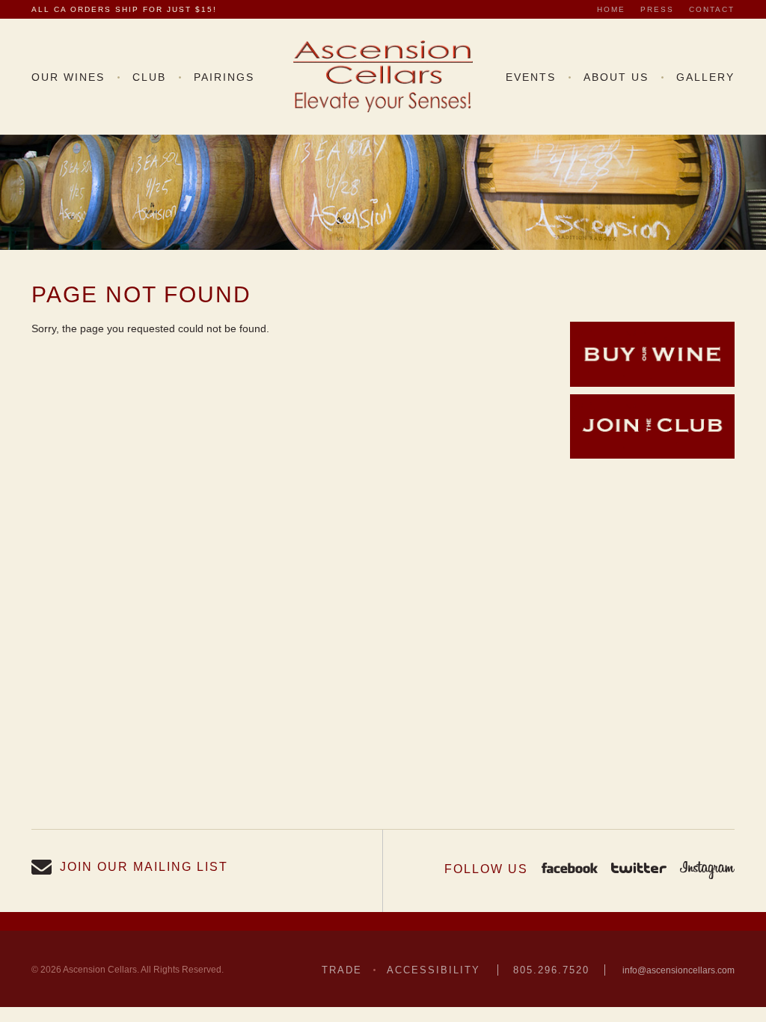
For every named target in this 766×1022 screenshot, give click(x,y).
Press (657, 9)
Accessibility (433, 970)
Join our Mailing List (144, 866)
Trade (342, 970)
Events (531, 77)
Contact (712, 9)
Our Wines (68, 77)
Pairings (224, 77)
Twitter (639, 869)
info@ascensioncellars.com (678, 970)
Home (611, 9)
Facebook (570, 869)
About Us (616, 77)
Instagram (707, 869)
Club (149, 77)
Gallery (705, 77)
